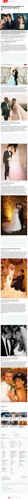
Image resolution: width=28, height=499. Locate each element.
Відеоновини (3, 455)
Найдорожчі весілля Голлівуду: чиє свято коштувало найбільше (15, 3)
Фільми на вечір (12, 463)
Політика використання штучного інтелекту (13, 442)
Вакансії (19, 442)
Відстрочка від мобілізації (22, 456)
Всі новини (3, 451)
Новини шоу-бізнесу (6, 3)
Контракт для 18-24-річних (22, 455)
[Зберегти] (24, 12)
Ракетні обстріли (12, 452)
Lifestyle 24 (2, 3)
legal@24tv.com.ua (10, 488)
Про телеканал (2, 444)
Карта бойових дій (13, 453)
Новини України (4, 453)
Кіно (11, 460)
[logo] (5, 1)
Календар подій (13, 1)
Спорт (11, 468)
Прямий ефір (3, 454)
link (14, 437)
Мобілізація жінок (21, 454)
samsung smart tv (15, 491)
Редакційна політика (3, 443)
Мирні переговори (13, 454)
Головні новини (4, 452)
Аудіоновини (3, 456)
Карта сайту (20, 445)
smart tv (11, 491)
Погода (3, 457)
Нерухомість (3, 468)
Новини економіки (4, 460)
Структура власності (21, 443)
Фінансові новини (4, 463)
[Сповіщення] (26, 1)
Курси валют (3, 462)
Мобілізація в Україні (22, 451)
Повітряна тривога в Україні (14, 455)
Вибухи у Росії (12, 457)
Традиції (9, 1)
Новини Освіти (21, 460)
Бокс (11, 469)
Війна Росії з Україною (14, 451)
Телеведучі (2, 445)
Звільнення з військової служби (22, 452)
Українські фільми (13, 462)
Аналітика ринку (4, 469)
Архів (19, 444)
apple (7, 491)
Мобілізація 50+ (21, 453)
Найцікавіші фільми (13, 461)
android (4, 491)
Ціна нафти (3, 461)
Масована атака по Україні (14, 456)
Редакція (2, 442)
